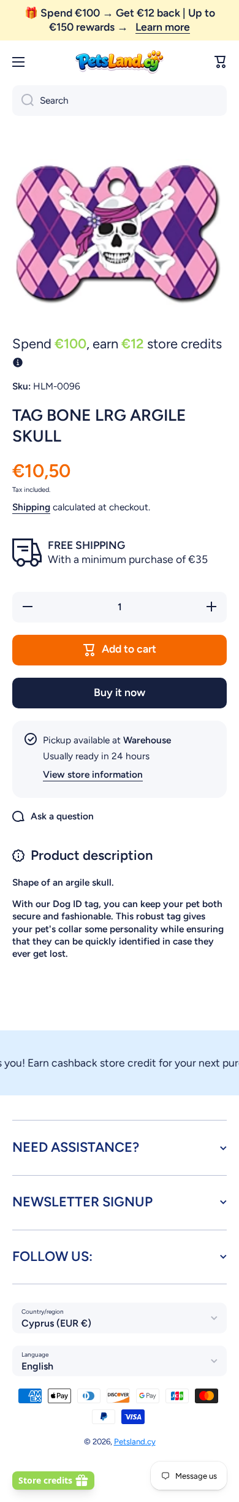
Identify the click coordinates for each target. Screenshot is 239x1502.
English (37, 1366)
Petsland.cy (135, 1441)
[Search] (23, 100)
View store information (93, 774)
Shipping (31, 507)
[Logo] (119, 62)
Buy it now (119, 692)
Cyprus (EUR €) (56, 1323)
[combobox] (119, 100)
